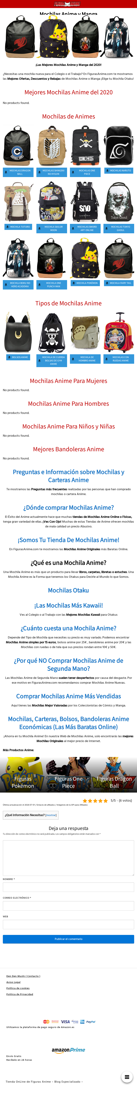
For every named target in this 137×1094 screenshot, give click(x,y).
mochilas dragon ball (20, 172)
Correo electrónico (17, 898)
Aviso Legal (13, 982)
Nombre (9, 879)
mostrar (51, 815)
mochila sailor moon (54, 228)
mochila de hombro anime (87, 359)
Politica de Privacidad (19, 994)
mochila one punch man (53, 285)
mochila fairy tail (120, 283)
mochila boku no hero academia (20, 285)
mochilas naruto (120, 170)
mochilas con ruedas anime (121, 359)
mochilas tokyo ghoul (120, 228)
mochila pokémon (87, 283)
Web (5, 917)
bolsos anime (20, 357)
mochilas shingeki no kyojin (53, 172)
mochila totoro (20, 226)
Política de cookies (18, 988)
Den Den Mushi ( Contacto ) (23, 976)
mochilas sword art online (87, 228)
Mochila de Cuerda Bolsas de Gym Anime (53, 361)
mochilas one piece (87, 172)
